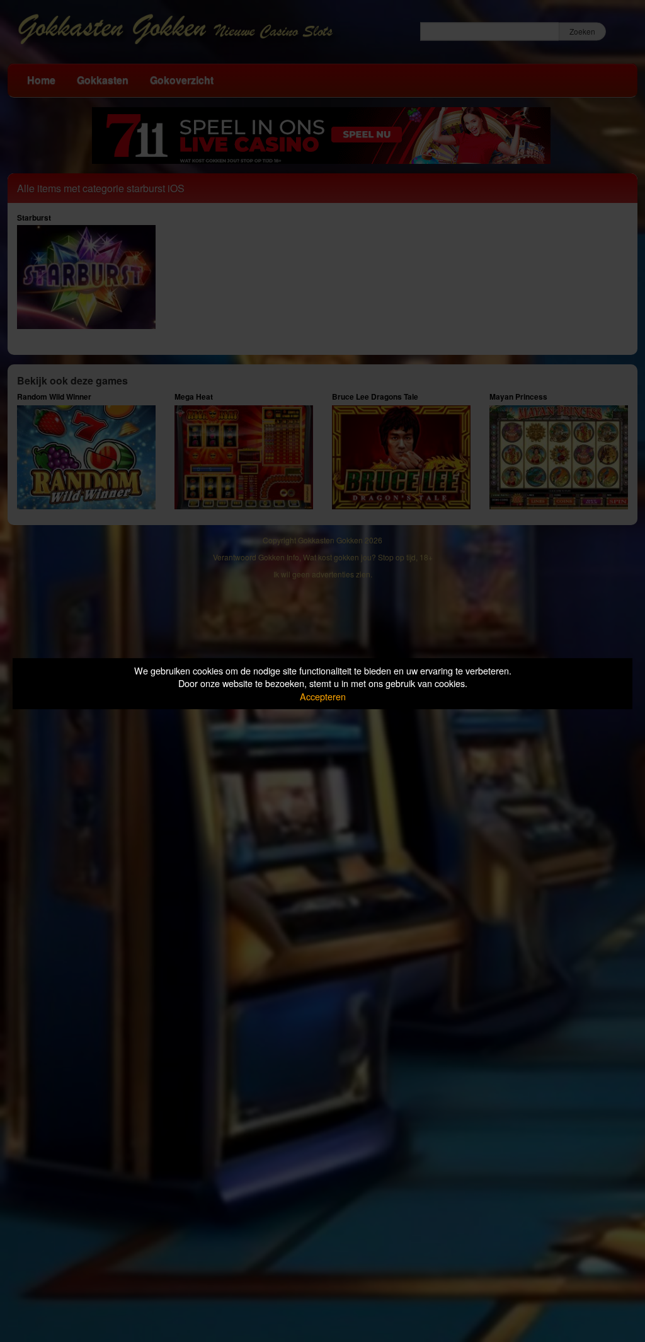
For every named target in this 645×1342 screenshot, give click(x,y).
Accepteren (323, 696)
